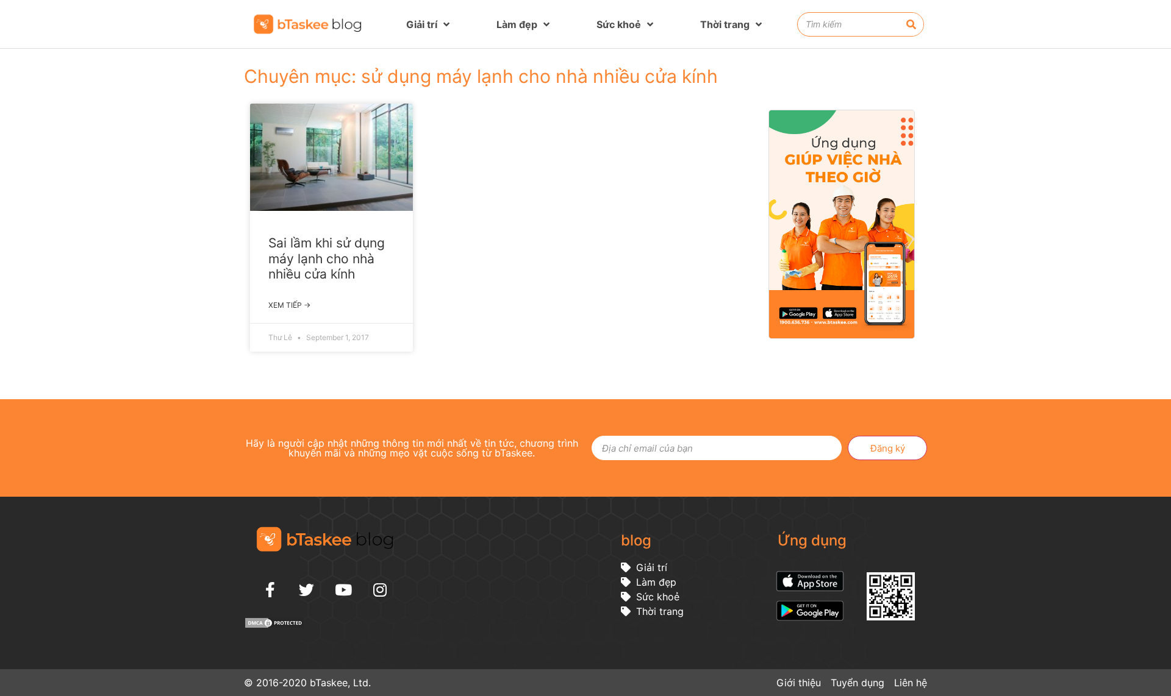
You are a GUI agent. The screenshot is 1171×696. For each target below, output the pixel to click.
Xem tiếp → (289, 305)
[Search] (911, 24)
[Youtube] (343, 589)
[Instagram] (380, 589)
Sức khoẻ (618, 24)
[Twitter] (307, 589)
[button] (1155, 384)
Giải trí (421, 24)
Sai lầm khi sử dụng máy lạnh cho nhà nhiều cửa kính (326, 258)
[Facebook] (270, 589)
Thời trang (725, 24)
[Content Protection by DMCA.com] (274, 625)
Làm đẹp (516, 24)
